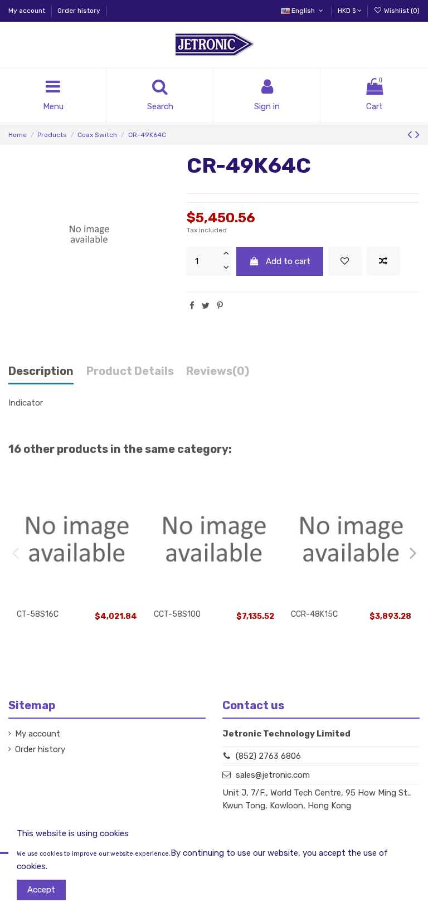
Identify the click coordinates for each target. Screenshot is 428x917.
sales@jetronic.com (273, 775)
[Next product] (417, 134)
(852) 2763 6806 (268, 756)
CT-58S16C (38, 614)
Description (41, 371)
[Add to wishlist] (345, 261)
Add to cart (288, 261)
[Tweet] (206, 306)
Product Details (130, 371)
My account (27, 10)
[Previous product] (411, 134)
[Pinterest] (220, 306)
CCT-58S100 (177, 614)
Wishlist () (401, 10)
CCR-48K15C (314, 614)
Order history (78, 10)
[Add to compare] (383, 261)
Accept (41, 890)
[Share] (191, 306)
